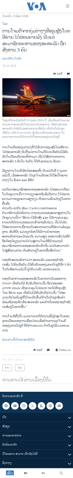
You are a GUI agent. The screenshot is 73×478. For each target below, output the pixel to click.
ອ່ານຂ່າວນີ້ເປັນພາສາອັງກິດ (18, 339)
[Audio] (43, 473)
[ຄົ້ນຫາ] (61, 473)
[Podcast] (50, 406)
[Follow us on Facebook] (6, 406)
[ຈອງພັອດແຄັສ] (59, 406)
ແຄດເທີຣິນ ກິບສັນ (12, 58)
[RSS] (41, 406)
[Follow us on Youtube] (14, 406)
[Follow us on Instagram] (23, 406)
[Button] (57, 73)
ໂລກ (5, 24)
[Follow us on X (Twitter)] (32, 406)
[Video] (26, 473)
